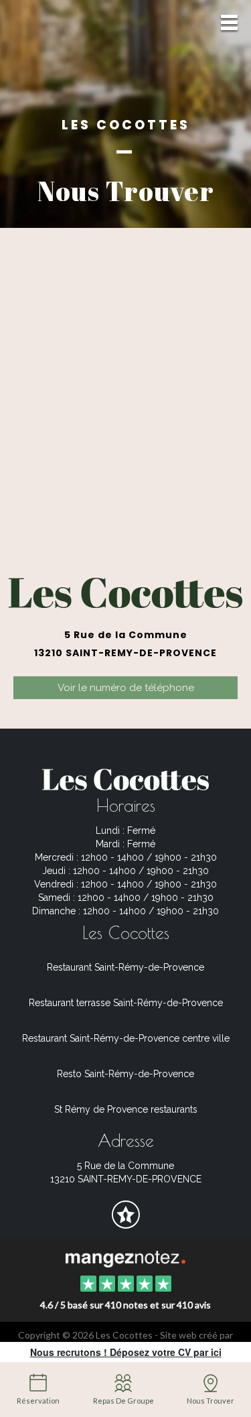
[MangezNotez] (125, 1224)
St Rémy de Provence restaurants (125, 1109)
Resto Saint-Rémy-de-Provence (125, 1073)
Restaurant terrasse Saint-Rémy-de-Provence (126, 1002)
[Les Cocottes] (125, 1257)
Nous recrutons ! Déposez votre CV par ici (126, 1352)
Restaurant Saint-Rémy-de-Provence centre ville (126, 1038)
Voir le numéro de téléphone (126, 688)
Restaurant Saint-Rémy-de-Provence (125, 967)
